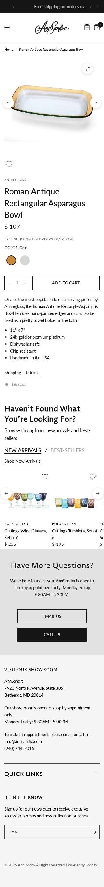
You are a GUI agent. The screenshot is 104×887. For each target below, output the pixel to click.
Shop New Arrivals (22, 461)
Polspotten (16, 523)
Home (8, 49)
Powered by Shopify (81, 865)
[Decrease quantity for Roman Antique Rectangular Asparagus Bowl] (9, 283)
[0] (96, 27)
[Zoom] (87, 68)
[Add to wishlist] (9, 164)
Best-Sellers (68, 450)
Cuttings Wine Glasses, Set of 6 (25, 534)
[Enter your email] (94, 832)
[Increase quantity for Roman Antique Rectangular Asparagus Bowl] (25, 283)
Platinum (25, 260)
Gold (11, 260)
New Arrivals (22, 450)
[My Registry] (87, 26)
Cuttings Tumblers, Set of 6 (74, 534)
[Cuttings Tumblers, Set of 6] (74, 495)
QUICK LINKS (23, 773)
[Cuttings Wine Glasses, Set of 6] (27, 495)
